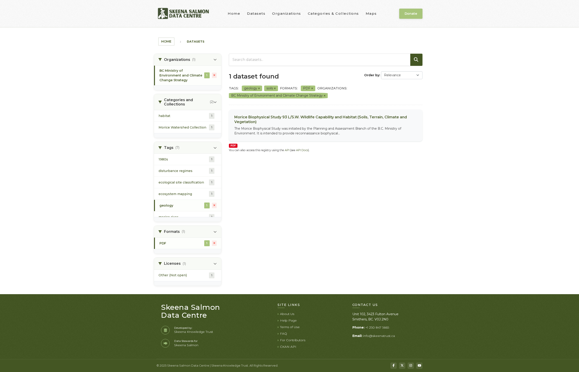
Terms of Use (290, 327)
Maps (371, 13)
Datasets (256, 13)
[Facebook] (393, 365)
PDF (233, 145)
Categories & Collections (333, 13)
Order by (371, 75)
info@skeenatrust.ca (379, 336)
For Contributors (292, 340)
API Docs (302, 150)
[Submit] (416, 60)
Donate (411, 14)
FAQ (283, 333)
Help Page (288, 320)
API (287, 150)
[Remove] (259, 88)
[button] (187, 60)
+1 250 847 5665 (377, 327)
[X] (402, 365)
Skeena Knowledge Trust (193, 332)
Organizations (286, 13)
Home (234, 13)
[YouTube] (419, 365)
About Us (287, 314)
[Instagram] (411, 365)
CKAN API (288, 346)
